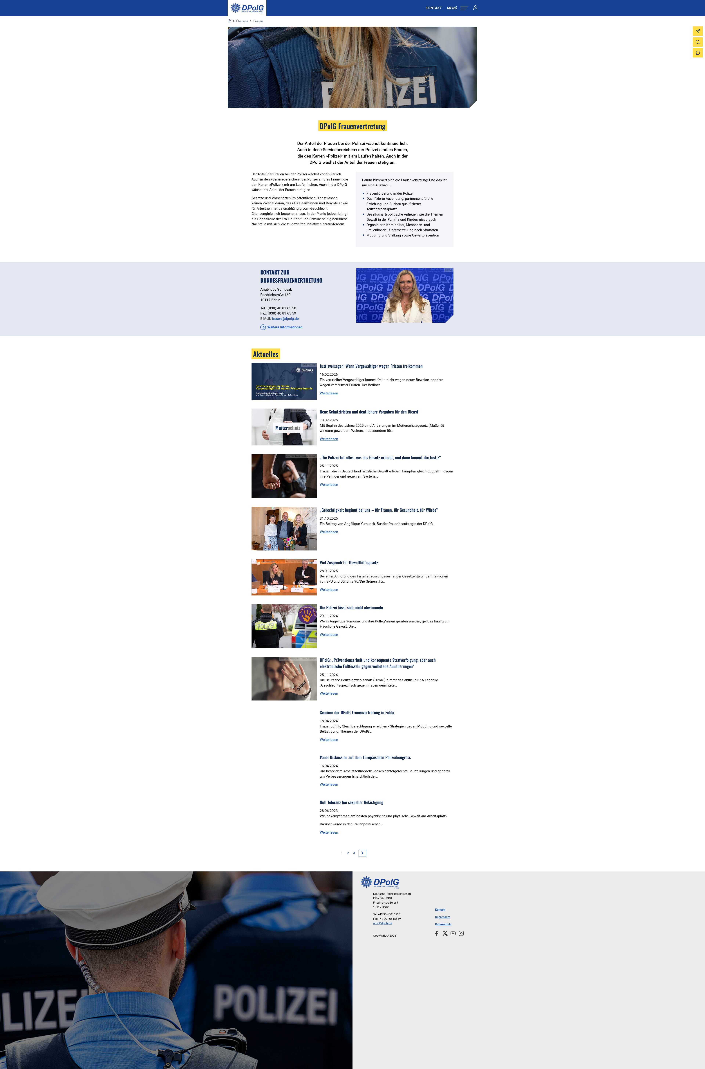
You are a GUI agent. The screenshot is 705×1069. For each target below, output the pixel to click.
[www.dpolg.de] (229, 21)
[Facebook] (437, 933)
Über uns (242, 21)
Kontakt (434, 8)
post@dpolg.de (382, 923)
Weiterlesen (329, 393)
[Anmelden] (473, 8)
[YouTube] (452, 933)
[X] (444, 933)
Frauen (258, 21)
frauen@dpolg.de (285, 319)
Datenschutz (443, 924)
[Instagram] (460, 933)
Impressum (442, 917)
